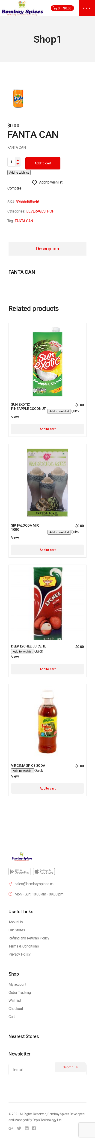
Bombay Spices (58, 1114)
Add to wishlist (19, 172)
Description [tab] (47, 248)
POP (50, 211)
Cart (12, 1017)
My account (17, 984)
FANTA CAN (24, 221)
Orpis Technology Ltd (47, 1120)
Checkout (16, 1008)
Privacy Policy (20, 954)
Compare (14, 188)
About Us (16, 922)
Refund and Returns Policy (29, 938)
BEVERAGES (36, 211)
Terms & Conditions (24, 946)
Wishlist (15, 1000)
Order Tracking (20, 992)
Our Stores (17, 930)
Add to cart (43, 163)
